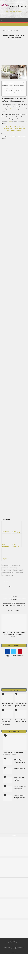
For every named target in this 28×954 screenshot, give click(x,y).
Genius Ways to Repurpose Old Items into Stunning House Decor (20, 761)
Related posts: (12, 94)
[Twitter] (10, 14)
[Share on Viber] (23, 581)
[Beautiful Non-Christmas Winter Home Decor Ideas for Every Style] (14, 622)
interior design (18, 570)
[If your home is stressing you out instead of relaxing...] (14, 879)
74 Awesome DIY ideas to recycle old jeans (7, 704)
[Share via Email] (24, 581)
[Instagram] (12, 942)
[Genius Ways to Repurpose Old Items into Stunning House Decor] (7, 762)
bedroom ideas (5, 565)
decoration (13, 567)
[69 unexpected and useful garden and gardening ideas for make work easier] (7, 714)
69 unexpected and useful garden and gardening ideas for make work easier (6, 722)
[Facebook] (8, 14)
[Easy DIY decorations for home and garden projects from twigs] (7, 789)
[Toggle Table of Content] (23, 83)
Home (2, 28)
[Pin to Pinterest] (17, 581)
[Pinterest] (15, 942)
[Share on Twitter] (16, 581)
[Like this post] (13, 581)
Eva (16, 39)
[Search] (26, 20)
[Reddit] (19, 14)
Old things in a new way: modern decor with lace (20, 769)
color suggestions (16, 565)
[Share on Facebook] (14, 581)
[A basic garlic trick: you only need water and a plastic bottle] (21, 698)
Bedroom (9, 28)
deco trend (5, 567)
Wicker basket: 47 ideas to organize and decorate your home (20, 779)
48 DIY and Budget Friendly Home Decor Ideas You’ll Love (13, 753)
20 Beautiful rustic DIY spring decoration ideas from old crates (19, 797)
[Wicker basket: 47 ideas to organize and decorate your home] (7, 780)
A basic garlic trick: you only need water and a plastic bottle (21, 705)
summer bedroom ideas (7, 575)
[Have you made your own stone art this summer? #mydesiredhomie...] (14, 899)
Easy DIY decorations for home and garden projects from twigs (20, 788)
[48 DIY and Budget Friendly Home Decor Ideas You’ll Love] (15, 742)
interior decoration (7, 570)
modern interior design (7, 572)
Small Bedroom (19, 572)
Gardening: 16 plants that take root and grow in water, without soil (20, 721)
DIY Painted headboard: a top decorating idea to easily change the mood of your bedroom (14, 90)
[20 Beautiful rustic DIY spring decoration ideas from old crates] (7, 798)
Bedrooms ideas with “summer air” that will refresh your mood (13, 86)
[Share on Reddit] (20, 581)
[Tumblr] (17, 14)
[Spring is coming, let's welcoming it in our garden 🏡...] (14, 858)
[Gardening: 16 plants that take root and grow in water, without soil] (21, 714)
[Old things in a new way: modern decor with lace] (7, 771)
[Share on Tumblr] (19, 581)
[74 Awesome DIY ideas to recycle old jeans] (7, 698)
